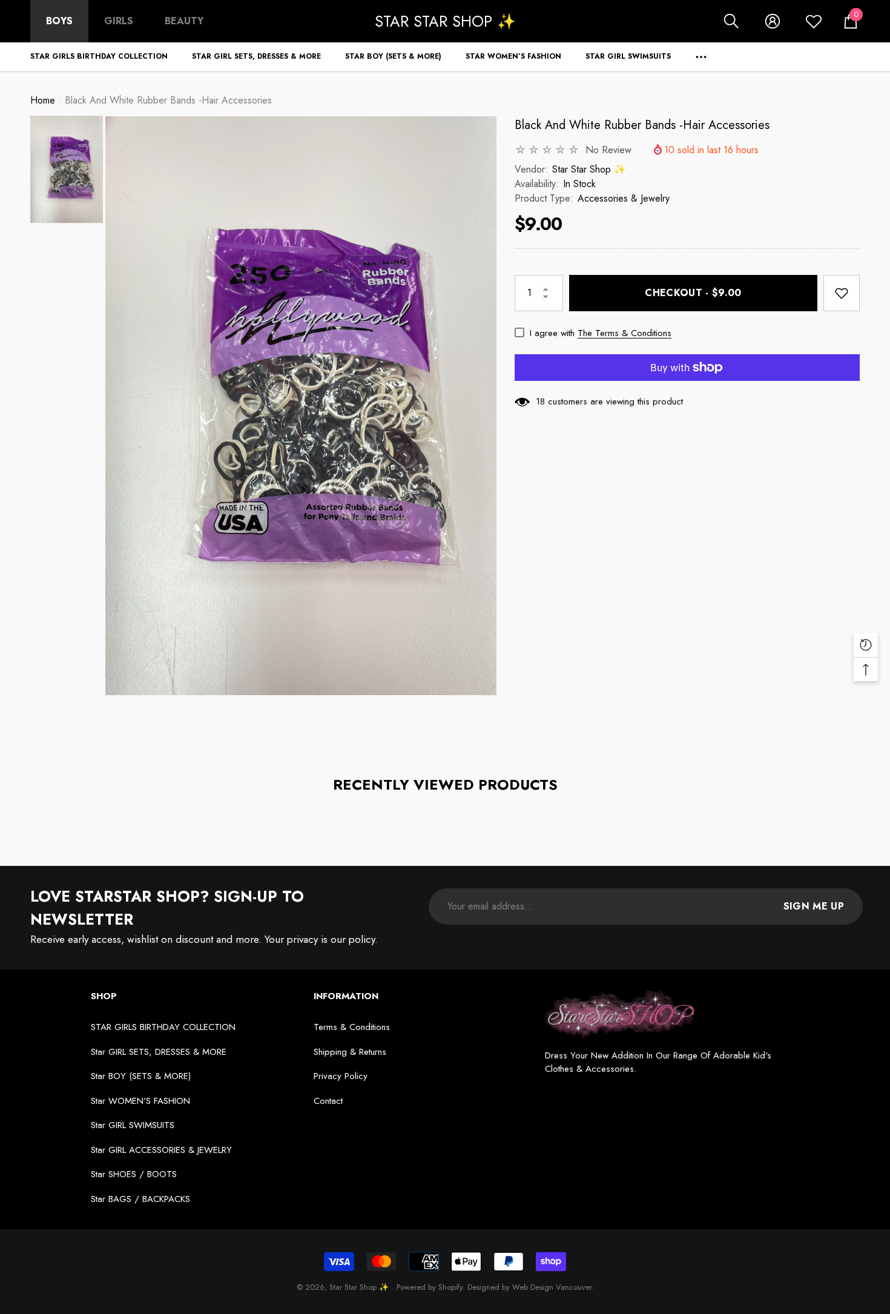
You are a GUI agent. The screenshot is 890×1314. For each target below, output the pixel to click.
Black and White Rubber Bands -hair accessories (642, 125)
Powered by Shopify (430, 1287)
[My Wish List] (814, 21)
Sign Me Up (813, 906)
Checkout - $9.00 (693, 293)
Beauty (184, 21)
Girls (118, 21)
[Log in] (772, 21)
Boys (59, 21)
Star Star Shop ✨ (589, 169)
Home (42, 100)
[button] (731, 21)
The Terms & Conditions (624, 333)
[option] (300, 405)
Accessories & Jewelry (624, 198)
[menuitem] (59, 21)
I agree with (552, 333)
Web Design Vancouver (552, 1287)
